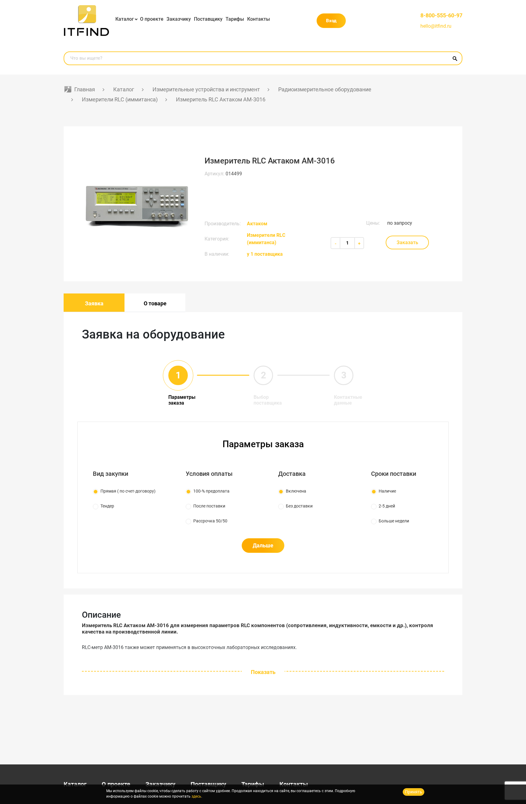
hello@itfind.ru (435, 26)
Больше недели (394, 520)
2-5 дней (387, 506)
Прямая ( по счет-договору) (128, 491)
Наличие (387, 491)
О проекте (151, 19)
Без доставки (299, 506)
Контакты (258, 19)
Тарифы (235, 19)
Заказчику (179, 19)
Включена (296, 491)
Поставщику (208, 19)
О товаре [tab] (155, 303)
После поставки (209, 506)
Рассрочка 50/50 (210, 520)
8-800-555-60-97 (441, 15)
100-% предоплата (211, 491)
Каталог (124, 19)
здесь (196, 796)
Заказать (407, 242)
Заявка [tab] (94, 303)
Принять (413, 791)
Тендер (107, 506)
